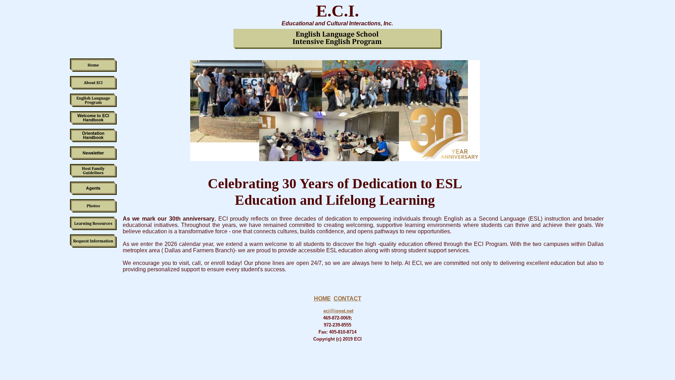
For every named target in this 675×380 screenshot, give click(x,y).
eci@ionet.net (338, 311)
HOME (322, 299)
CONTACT (347, 299)
